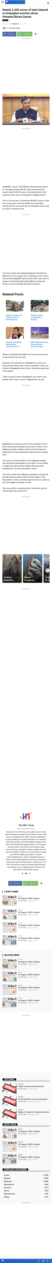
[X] (29, 873)
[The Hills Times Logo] (15, 2)
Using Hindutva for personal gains (33, 1099)
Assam (5, 20)
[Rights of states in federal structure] (9, 1114)
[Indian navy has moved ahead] (9, 1088)
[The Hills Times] (4, 28)
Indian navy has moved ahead (31, 1086)
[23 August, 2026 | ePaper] (9, 927)
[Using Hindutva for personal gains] (9, 1101)
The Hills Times (14, 28)
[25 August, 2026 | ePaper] (9, 914)
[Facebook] (22, 873)
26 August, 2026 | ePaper (29, 898)
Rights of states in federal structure (33, 1112)
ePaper (20, 896)
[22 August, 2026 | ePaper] (9, 940)
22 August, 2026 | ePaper (29, 938)
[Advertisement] (26, 65)
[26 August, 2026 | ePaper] (9, 900)
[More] (35, 34)
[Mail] (26, 873)
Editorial (9, 1079)
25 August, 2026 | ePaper (29, 912)
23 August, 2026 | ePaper (29, 925)
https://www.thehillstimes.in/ (26, 828)
